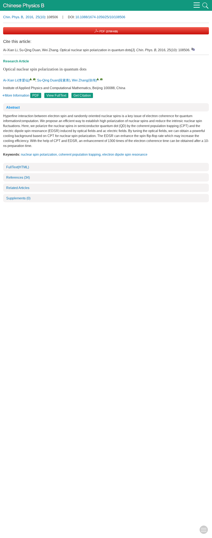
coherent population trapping (80, 154)
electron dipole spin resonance (124, 154)
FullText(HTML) (17, 167)
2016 (29, 17)
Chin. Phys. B (13, 17)
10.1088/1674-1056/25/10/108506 (100, 17)
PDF (108, 31)
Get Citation (82, 95)
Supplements (18, 198)
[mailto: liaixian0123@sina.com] (34, 79)
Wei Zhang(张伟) (84, 80)
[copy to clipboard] (192, 49)
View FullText (56, 95)
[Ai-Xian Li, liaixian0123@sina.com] (31, 79)
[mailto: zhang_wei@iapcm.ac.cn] (101, 79)
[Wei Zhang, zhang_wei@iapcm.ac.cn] (98, 79)
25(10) (40, 17)
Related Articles (17, 188)
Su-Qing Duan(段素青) (53, 80)
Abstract (13, 107)
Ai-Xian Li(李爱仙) (16, 80)
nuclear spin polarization (39, 154)
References (18, 177)
